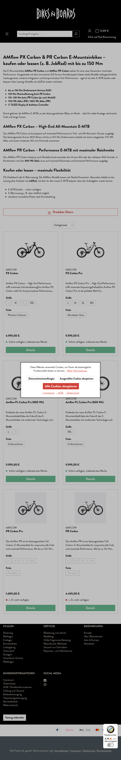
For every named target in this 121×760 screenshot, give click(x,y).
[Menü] (116, 726)
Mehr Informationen (77, 371)
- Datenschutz (72, 393)
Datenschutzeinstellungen (42, 378)
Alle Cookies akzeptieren (61, 386)
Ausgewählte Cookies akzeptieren (76, 378)
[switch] (110, 745)
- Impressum (48, 393)
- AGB (60, 393)
